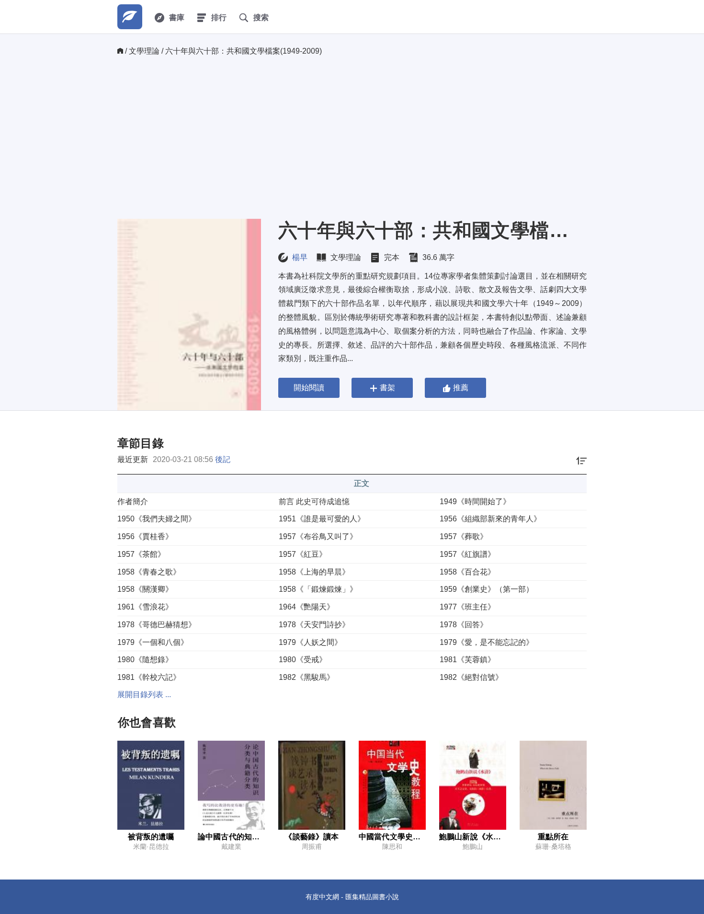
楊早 (299, 257)
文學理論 (144, 51)
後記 (222, 459)
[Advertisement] (352, 137)
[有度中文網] (129, 16)
